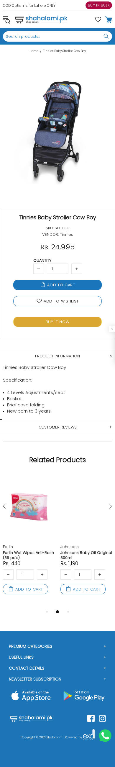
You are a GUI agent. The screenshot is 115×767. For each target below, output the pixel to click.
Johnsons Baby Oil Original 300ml (86, 555)
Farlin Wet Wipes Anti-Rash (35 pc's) (28, 555)
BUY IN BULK (99, 5)
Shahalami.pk (41, 19)
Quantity (42, 260)
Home (33, 51)
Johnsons (69, 546)
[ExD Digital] (89, 737)
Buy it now (58, 322)
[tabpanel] (29, 541)
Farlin (8, 546)
